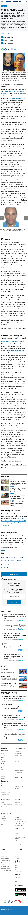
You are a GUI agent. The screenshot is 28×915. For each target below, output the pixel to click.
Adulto (16, 840)
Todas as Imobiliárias (19, 823)
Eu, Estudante (20, 749)
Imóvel (17, 800)
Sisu (15, 768)
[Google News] (12, 50)
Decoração (17, 817)
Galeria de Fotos (18, 819)
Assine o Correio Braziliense (5, 795)
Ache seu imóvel (18, 802)
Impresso (4, 781)
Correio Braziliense (5, 749)
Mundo (2, 763)
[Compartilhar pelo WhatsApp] (22, 621)
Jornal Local (17, 854)
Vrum (3, 849)
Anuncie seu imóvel (19, 804)
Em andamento (18, 784)
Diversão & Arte (4, 765)
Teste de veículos (5, 858)
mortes (4, 561)
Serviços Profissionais (19, 842)
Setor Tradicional (8, 564)
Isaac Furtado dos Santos (9, 342)
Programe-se (4, 818)
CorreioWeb (5, 800)
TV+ (2, 824)
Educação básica (18, 751)
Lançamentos (18, 808)
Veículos (16, 835)
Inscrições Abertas (19, 786)
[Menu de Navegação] (2, 2)
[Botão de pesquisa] (26, 2)
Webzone (3, 808)
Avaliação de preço (5, 860)
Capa (2, 753)
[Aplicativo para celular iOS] (20, 889)
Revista (16, 867)
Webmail (3, 811)
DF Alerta (17, 852)
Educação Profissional (19, 770)
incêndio (20, 557)
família (12, 557)
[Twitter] (8, 50)
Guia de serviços (18, 813)
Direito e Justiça (4, 785)
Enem (16, 759)
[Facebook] (5, 50)
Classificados (19, 828)
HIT (2, 822)
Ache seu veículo (5, 852)
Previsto (16, 782)
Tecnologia (3, 776)
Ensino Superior (18, 753)
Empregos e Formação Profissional (20, 838)
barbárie (5, 557)
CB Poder (17, 856)
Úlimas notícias (18, 811)
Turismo (3, 778)
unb (17, 564)
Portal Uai (17, 879)
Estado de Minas (18, 877)
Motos (2, 864)
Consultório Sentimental (6, 804)
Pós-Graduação (18, 772)
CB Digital (3, 788)
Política (3, 757)
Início (2, 33)
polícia (20, 561)
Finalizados (17, 788)
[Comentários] (15, 50)
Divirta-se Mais (6, 814)
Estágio (16, 757)
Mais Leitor (3, 827)
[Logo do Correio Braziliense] (14, 2)
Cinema (3, 816)
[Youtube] (19, 902)
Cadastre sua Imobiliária (20, 825)
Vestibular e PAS (18, 766)
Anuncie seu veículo (5, 854)
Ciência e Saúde (4, 769)
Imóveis (16, 833)
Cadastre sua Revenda (6, 870)
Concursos (18, 777)
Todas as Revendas (5, 868)
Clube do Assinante (5, 792)
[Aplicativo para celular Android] (20, 894)
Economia (3, 761)
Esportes (3, 767)
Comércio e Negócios (19, 844)
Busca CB (3, 790)
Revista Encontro (18, 862)
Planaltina (12, 561)
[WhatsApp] (2, 50)
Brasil (2, 759)
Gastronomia (4, 806)
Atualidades (17, 869)
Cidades (3, 755)
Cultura (16, 764)
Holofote (3, 774)
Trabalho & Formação (19, 755)
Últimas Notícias (18, 761)
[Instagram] (15, 902)
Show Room (17, 815)
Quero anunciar (18, 831)
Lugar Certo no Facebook (20, 821)
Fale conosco (17, 774)
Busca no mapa (18, 806)
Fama (2, 802)
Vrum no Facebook (5, 866)
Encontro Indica (18, 871)
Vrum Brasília (18, 858)
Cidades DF (8, 33)
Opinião (3, 772)
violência (5, 568)
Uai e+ (16, 881)
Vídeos (2, 862)
